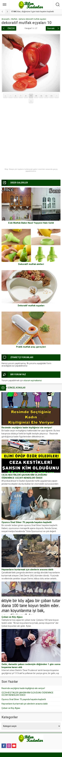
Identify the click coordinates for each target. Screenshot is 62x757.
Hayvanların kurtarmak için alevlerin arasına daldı (27, 569)
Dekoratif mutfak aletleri (31, 264)
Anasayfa (5, 19)
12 (46, 96)
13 (51, 96)
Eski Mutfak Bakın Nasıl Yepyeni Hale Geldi (31, 223)
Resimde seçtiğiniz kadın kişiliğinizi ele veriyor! (27, 427)
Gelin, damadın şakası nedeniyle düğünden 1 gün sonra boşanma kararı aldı (31, 666)
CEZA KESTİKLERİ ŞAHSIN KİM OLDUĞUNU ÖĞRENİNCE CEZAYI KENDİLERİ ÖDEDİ (24, 476)
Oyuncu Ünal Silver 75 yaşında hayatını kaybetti (27, 522)
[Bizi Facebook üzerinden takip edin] (4, 745)
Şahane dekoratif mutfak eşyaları (32, 19)
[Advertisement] (31, 136)
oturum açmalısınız (32, 380)
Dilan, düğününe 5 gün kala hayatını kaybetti (32, 11)
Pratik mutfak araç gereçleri (31, 346)
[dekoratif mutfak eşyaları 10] (31, 63)
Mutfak (14, 19)
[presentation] (2, 11)
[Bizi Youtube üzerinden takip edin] (14, 745)
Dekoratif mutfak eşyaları (31, 305)
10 (36, 96)
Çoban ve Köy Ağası (12, 617)
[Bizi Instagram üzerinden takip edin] (9, 745)
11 (41, 96)
